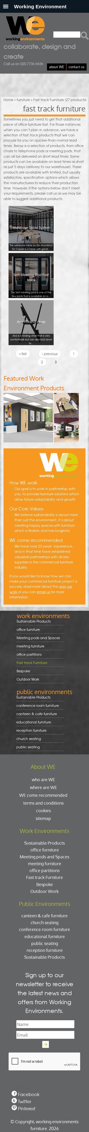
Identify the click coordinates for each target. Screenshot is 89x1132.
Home (8, 99)
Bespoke (23, 671)
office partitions (27, 654)
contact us (76, 67)
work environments (43, 615)
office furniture (26, 629)
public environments (44, 691)
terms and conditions (43, 803)
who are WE (43, 779)
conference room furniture (36, 705)
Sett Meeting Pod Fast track (31, 285)
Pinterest (26, 1108)
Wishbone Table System (31, 238)
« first (23, 353)
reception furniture (30, 730)
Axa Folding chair (31, 332)
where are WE (43, 787)
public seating (26, 746)
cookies (43, 810)
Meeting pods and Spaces (36, 637)
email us (43, 591)
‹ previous (49, 353)
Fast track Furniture (32, 662)
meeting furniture (28, 646)
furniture (23, 99)
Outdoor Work (28, 679)
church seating (28, 738)
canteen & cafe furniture (35, 713)
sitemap (43, 818)
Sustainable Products (34, 621)
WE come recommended (43, 795)
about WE (56, 67)
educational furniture (32, 722)
